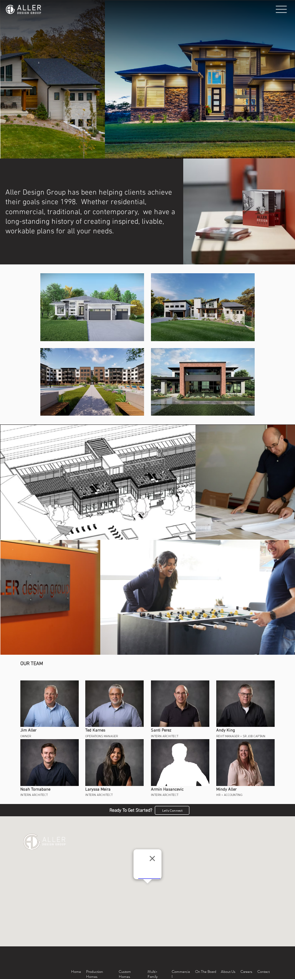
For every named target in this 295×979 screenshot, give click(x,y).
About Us (228, 971)
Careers (246, 971)
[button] (92, 307)
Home (76, 971)
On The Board (205, 971)
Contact (263, 971)
